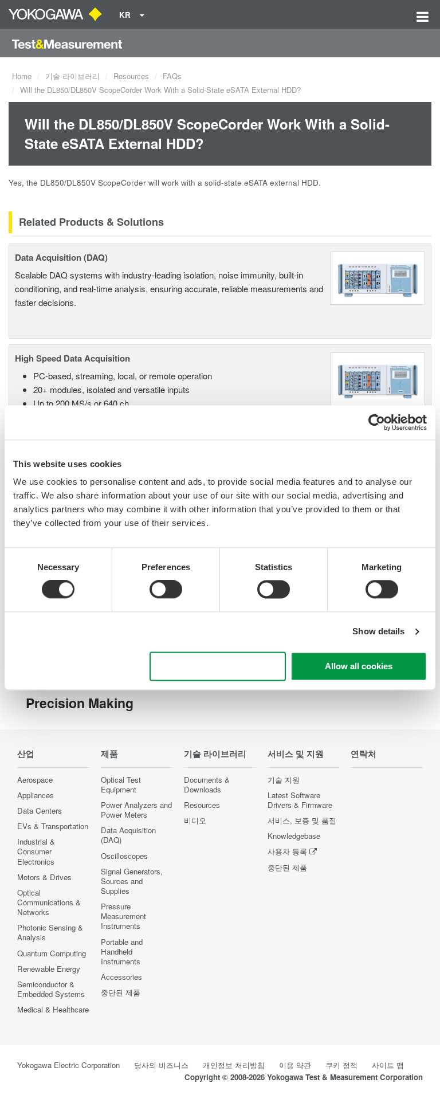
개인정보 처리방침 (234, 1064)
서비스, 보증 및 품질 (302, 820)
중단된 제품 (120, 992)
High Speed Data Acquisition (72, 358)
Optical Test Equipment (121, 784)
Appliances (35, 795)
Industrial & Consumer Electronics (36, 851)
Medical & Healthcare (53, 1009)
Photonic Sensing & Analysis (50, 932)
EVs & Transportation (52, 826)
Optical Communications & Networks (49, 902)
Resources (131, 75)
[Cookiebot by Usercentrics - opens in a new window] (377, 422)
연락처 (363, 753)
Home (22, 75)
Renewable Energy (48, 968)
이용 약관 (295, 1064)
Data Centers (39, 810)
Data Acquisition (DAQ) (61, 257)
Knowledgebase (294, 835)
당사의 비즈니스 (161, 1064)
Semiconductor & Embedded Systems (51, 989)
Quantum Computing (51, 953)
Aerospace (35, 779)
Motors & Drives (44, 877)
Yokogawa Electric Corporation (68, 1064)
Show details (378, 632)
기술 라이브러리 (72, 75)
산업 (25, 753)
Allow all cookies (358, 666)
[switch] (166, 589)
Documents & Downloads (207, 784)
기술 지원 (284, 779)
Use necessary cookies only (217, 666)
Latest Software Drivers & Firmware (300, 800)
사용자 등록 (287, 851)
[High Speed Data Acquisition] (378, 378)
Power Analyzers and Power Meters (136, 809)
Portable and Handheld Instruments (122, 951)
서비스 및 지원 (296, 753)
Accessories (121, 976)
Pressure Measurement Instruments (123, 916)
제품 (109, 753)
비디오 (195, 820)
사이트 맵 (388, 1064)
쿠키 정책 (341, 1064)
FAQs (172, 75)
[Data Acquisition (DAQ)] (378, 277)
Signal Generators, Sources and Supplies (132, 881)
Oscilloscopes (124, 855)
